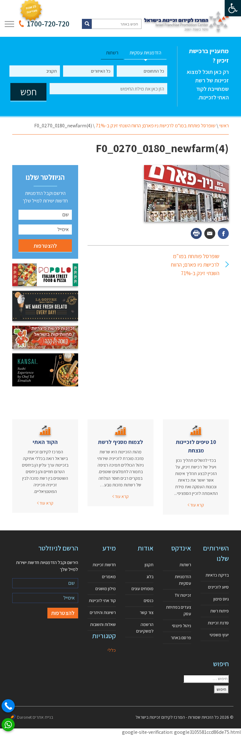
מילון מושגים (105, 588)
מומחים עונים (142, 588)
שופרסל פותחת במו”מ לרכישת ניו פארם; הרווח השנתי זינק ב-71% (156, 125)
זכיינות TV (183, 595)
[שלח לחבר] (209, 233)
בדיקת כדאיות (217, 575)
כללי (112, 650)
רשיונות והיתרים (103, 612)
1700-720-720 (48, 24)
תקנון (149, 564)
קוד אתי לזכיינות (102, 600)
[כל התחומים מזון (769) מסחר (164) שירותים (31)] (142, 71)
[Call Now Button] (8, 705)
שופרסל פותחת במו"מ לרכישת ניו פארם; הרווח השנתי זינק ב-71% (195, 264)
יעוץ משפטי (219, 635)
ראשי (224, 125)
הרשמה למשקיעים (144, 628)
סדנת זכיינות (218, 623)
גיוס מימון (221, 599)
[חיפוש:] (206, 679)
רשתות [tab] (112, 52)
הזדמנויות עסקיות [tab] (145, 52)
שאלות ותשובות (103, 624)
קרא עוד (196, 505)
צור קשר (146, 612)
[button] (233, 8)
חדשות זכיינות (104, 564)
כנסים (148, 600)
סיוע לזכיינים (218, 587)
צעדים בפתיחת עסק (178, 610)
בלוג (150, 576)
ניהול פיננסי (181, 625)
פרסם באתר (181, 637)
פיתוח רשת (219, 611)
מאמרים (109, 576)
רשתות (185, 564)
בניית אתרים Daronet (35, 717)
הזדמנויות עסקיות (183, 580)
